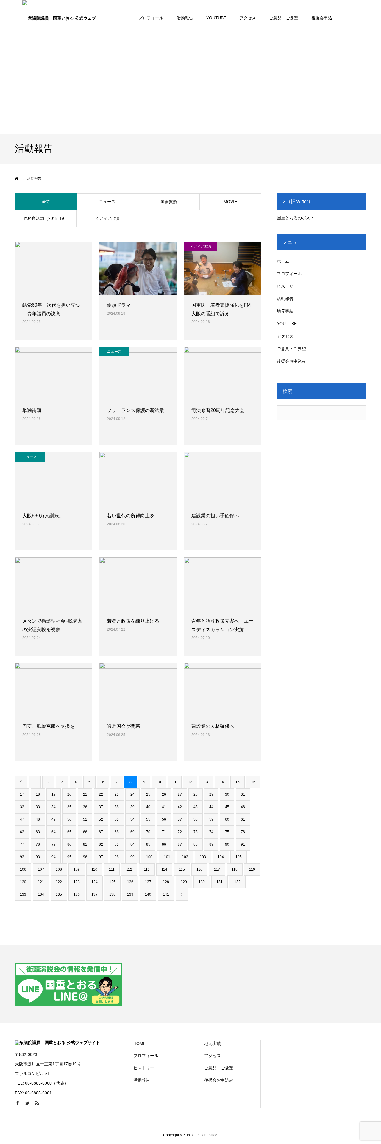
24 (132, 794)
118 (235, 869)
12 (190, 782)
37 (101, 807)
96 (85, 857)
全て (46, 201)
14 (222, 782)
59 (211, 819)
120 (23, 882)
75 (227, 832)
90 (227, 844)
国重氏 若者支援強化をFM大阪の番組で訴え (221, 309)
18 (38, 794)
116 (199, 869)
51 (85, 819)
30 (227, 794)
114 (164, 869)
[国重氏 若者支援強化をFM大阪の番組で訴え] (222, 268)
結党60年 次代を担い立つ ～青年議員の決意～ (53, 309)
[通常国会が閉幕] (138, 689)
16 (253, 782)
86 (164, 844)
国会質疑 (168, 201)
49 (53, 819)
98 (117, 857)
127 (148, 882)
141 (166, 894)
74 (211, 832)
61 (243, 819)
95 (69, 857)
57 (180, 819)
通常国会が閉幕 (123, 726)
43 (195, 807)
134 (41, 894)
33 (38, 807)
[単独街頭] (53, 373)
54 (132, 819)
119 (252, 869)
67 (101, 832)
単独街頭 (31, 410)
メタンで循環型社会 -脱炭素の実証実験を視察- (52, 625)
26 (164, 794)
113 (147, 869)
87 (180, 844)
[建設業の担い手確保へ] (222, 479)
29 (211, 794)
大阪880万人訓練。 (43, 515)
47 (22, 819)
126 (130, 882)
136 (77, 894)
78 (38, 844)
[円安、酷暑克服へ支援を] (53, 689)
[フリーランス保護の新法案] (138, 373)
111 (112, 869)
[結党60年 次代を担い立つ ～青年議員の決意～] (53, 268)
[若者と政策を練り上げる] (138, 584)
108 (59, 869)
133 (23, 894)
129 (184, 882)
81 (85, 844)
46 (243, 807)
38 (117, 807)
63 (38, 832)
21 (85, 794)
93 (38, 857)
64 (53, 832)
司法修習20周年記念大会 (217, 410)
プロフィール (150, 17)
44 (211, 807)
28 (195, 794)
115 (182, 869)
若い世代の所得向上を (130, 515)
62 (22, 832)
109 (77, 869)
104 (221, 857)
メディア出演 (107, 218)
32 (22, 807)
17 (22, 794)
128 (166, 882)
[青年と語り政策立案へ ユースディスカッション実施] (222, 584)
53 (117, 819)
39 (132, 807)
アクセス (247, 17)
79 (53, 844)
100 (149, 857)
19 (53, 794)
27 (180, 794)
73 (195, 832)
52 (101, 819)
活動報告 (185, 17)
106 (23, 869)
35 (69, 807)
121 (41, 882)
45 (227, 807)
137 (94, 894)
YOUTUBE (216, 17)
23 (117, 794)
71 (164, 832)
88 (195, 844)
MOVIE (230, 201)
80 (69, 844)
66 (85, 832)
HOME (139, 1043)
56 (164, 819)
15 (237, 782)
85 (148, 844)
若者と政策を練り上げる (133, 620)
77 (22, 844)
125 (112, 882)
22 (101, 794)
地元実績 (285, 311)
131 (219, 882)
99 (132, 857)
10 (159, 782)
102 (185, 857)
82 (101, 844)
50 (69, 819)
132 (237, 882)
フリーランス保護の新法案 (135, 410)
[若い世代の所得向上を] (138, 479)
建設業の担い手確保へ (215, 515)
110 (94, 869)
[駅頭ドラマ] (138, 268)
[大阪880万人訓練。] (53, 479)
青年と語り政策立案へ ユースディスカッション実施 (222, 625)
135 (59, 894)
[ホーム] (17, 178)
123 (77, 882)
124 (94, 882)
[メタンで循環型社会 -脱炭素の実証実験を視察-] (53, 584)
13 (206, 782)
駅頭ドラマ (119, 305)
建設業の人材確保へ (212, 726)
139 (130, 894)
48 (38, 819)
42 (180, 807)
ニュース (107, 201)
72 (180, 832)
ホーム (283, 261)
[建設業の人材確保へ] (222, 689)
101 (167, 857)
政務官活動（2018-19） (45, 218)
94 (53, 857)
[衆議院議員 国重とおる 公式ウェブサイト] (59, 17)
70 (148, 832)
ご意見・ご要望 (283, 17)
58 (195, 819)
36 (85, 807)
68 (117, 832)
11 (175, 782)
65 (69, 832)
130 (202, 882)
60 (227, 819)
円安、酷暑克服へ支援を (48, 726)
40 (148, 807)
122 (59, 882)
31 (243, 794)
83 (117, 844)
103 (203, 857)
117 (217, 869)
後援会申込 (321, 17)
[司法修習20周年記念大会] (222, 373)
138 (112, 894)
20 (69, 794)
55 (148, 819)
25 (148, 794)
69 (132, 832)
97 (101, 857)
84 (132, 844)
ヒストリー (287, 286)
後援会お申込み (291, 361)
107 (41, 869)
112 (129, 869)
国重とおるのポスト (295, 217)
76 (243, 832)
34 (53, 807)
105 (238, 857)
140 (148, 894)
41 (164, 807)
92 (22, 857)
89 (211, 844)
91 (243, 844)
